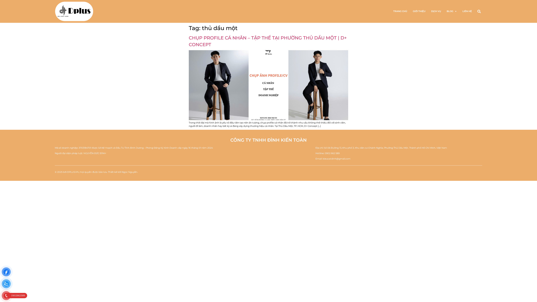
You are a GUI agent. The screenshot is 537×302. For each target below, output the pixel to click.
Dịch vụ (436, 11)
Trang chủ (400, 11)
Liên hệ (467, 11)
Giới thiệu (419, 11)
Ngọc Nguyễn (129, 172)
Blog (450, 11)
